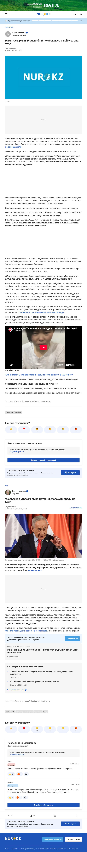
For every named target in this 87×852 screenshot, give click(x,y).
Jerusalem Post (35, 570)
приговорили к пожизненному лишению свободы (41, 312)
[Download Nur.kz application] (43, 5)
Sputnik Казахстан (13, 147)
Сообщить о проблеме (53, 839)
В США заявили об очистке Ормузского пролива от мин (34, 682)
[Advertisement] (43, 120)
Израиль (38, 712)
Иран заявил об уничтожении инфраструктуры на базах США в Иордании (42, 651)
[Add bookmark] (77, 816)
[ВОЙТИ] (81, 14)
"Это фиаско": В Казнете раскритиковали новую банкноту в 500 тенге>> (39, 375)
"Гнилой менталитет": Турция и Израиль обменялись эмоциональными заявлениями (41, 673)
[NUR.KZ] (43, 14)
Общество (9, 27)
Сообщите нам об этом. (40, 401)
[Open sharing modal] (55, 815)
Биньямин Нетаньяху (25, 712)
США (8, 712)
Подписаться (72, 639)
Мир (6, 486)
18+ (13, 712)
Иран (45, 712)
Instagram (72, 473)
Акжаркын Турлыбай (13, 412)
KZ (75, 14)
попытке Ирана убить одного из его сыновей (26, 631)
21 (37, 731)
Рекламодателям (73, 839)
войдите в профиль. (17, 452)
